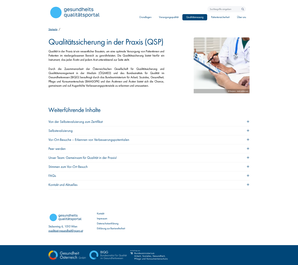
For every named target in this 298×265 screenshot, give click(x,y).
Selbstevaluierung (60, 131)
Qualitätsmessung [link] (194, 17)
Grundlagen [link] (145, 17)
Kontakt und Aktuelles (62, 185)
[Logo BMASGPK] (149, 255)
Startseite (52, 29)
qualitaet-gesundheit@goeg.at (65, 230)
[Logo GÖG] (67, 255)
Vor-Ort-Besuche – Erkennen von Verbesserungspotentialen (88, 140)
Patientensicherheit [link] (220, 17)
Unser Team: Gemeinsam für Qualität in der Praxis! (82, 158)
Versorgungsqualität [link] (168, 17)
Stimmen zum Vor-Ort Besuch (68, 167)
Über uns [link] (241, 17)
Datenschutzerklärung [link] (107, 223)
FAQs (52, 176)
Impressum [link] (102, 218)
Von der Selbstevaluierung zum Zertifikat (75, 122)
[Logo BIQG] (108, 255)
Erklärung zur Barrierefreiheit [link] (111, 228)
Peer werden (57, 149)
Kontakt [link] (100, 213)
